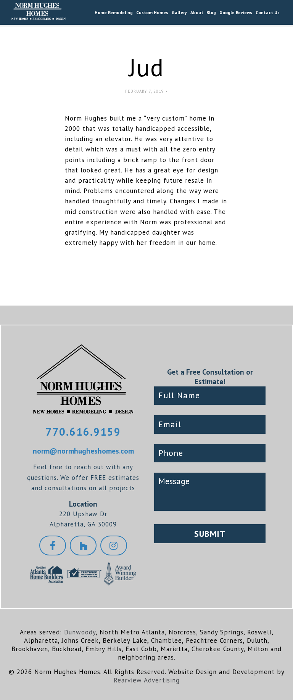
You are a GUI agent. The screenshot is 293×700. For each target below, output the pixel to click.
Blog (211, 12)
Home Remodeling (114, 12)
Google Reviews (235, 12)
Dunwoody (80, 632)
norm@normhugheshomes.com (83, 450)
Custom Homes (152, 12)
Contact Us (268, 12)
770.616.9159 (83, 432)
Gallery (179, 12)
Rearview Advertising (147, 680)
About (196, 12)
